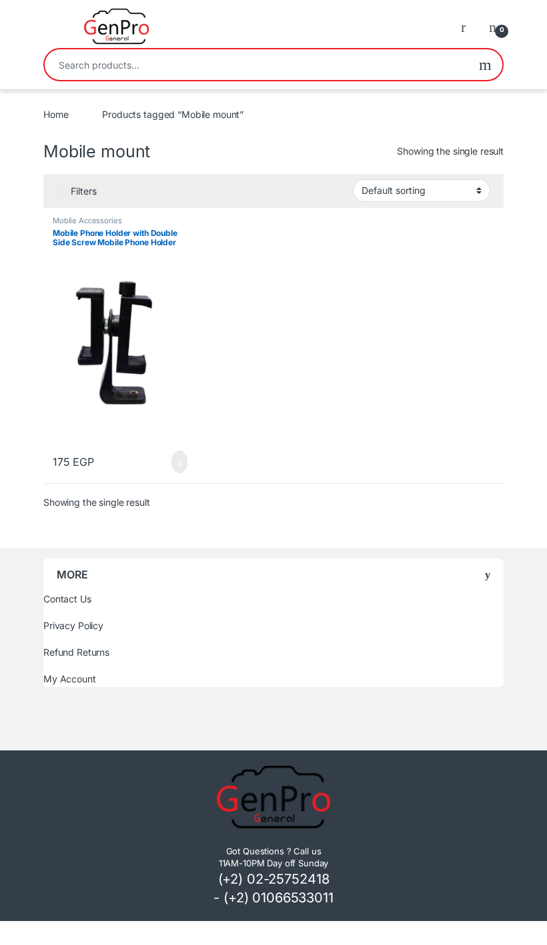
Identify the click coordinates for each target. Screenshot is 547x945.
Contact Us (67, 598)
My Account (69, 678)
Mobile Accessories (87, 220)
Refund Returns (76, 652)
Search (485, 64)
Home (55, 114)
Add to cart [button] (178, 462)
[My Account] (468, 27)
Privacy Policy (73, 625)
